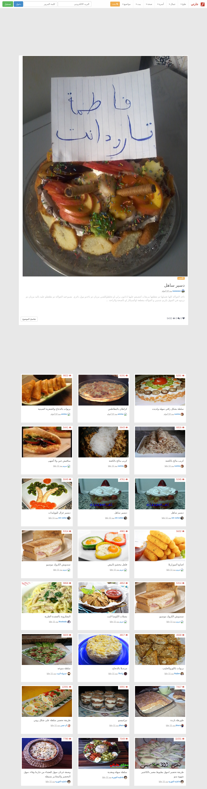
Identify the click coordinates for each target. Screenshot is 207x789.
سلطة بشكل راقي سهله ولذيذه (168, 408)
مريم (65, 466)
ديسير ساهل (177, 512)
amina (120, 414)
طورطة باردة (177, 720)
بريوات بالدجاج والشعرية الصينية (54, 408)
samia (177, 414)
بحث (114, 4)
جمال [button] (172, 4)
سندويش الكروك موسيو (58, 564)
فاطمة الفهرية (174, 781)
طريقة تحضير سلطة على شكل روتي (52, 720)
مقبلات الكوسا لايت (117, 616)
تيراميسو (122, 720)
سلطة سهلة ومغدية (117, 772)
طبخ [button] (184, 4)
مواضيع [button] (127, 4)
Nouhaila (63, 622)
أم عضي (63, 725)
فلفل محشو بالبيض (117, 564)
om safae (175, 518)
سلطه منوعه (64, 668)
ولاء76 (120, 673)
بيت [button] (139, 4)
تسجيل (8, 4)
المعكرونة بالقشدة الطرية (58, 616)
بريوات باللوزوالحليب (173, 668)
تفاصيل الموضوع (29, 319)
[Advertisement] (103, 32)
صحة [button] (149, 4)
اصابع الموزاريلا (176, 564)
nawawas (176, 291)
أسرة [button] (161, 4)
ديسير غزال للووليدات (59, 512)
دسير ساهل (174, 285)
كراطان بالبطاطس (117, 408)
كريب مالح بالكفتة (174, 460)
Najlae (177, 673)
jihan (178, 725)
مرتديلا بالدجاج (119, 668)
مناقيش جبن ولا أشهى (59, 460)
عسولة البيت (61, 673)
